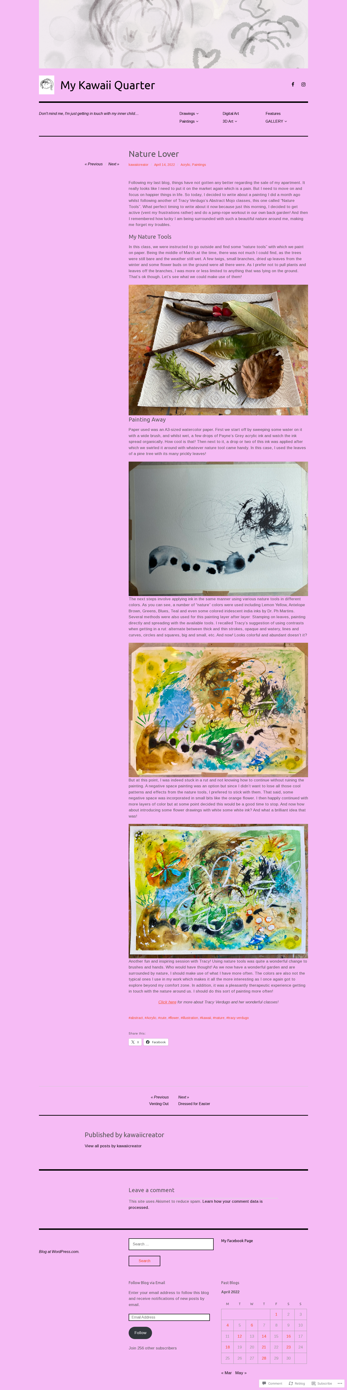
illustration (190, 1018)
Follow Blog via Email (147, 1283)
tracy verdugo (238, 1018)
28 (264, 1358)
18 (227, 1347)
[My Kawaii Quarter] (173, 34)
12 (239, 1336)
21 (264, 1347)
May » (241, 1373)
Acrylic (185, 165)
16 (288, 1336)
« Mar (226, 1373)
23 (288, 1347)
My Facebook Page (237, 1241)
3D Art (228, 121)
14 (264, 1336)
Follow (140, 1333)
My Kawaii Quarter (107, 85)
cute (163, 1018)
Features (273, 114)
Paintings (187, 121)
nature (219, 1018)
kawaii (206, 1018)
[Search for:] (171, 1244)
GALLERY (274, 121)
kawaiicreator (138, 165)
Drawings (187, 114)
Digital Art (231, 114)
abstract (137, 1018)
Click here (167, 1002)
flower (174, 1018)
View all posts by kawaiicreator (113, 1146)
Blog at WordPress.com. (59, 1252)
